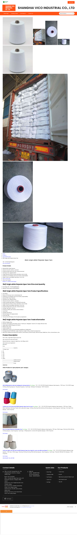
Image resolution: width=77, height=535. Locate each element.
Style (4, 299)
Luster (4, 315)
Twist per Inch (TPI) (7, 317)
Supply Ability (5, 325)
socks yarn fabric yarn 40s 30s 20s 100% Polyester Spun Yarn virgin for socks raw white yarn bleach (25, 450)
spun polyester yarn (63, 479)
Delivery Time (5, 326)
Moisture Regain (6, 314)
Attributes (5, 296)
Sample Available (6, 328)
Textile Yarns (61, 472)
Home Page (6, 13)
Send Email (71, 2)
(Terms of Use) (31, 506)
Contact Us (30, 13)
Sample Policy (5, 329)
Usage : (37, 408)
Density (4, 295)
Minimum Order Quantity (8, 288)
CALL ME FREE (11, 458)
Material (4, 298)
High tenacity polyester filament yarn (66, 477)
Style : (32, 387)
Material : (43, 387)
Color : (67, 385)
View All (60, 482)
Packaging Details (6, 331)
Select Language (70, 507)
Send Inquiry (13, 281)
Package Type (5, 308)
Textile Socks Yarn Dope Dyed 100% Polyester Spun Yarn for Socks (18, 406)
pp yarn (60, 474)
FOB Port (4, 322)
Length (4, 302)
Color (4, 293)
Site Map (48, 482)
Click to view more (6, 278)
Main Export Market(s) (7, 332)
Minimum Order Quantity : (56, 385)
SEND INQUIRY (5, 458)
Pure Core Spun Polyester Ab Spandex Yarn (12, 429)
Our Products (23, 13)
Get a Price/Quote (6, 263)
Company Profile (14, 13)
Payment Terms (6, 324)
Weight (4, 305)
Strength (4, 312)
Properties (5, 307)
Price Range (5, 287)
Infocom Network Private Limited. (25, 507)
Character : (15, 387)
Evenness (4, 309)
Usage (4, 304)
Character (5, 301)
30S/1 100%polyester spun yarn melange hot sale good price (16, 385)
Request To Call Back (7, 281)
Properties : (24, 387)
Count (4, 311)
